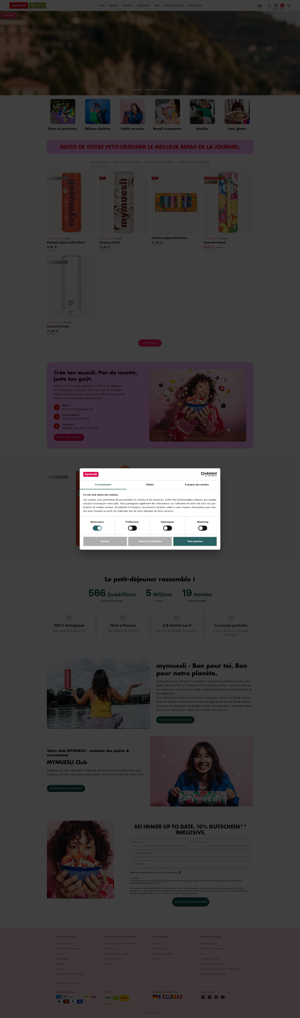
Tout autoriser (195, 541)
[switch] (132, 528)
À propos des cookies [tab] (197, 484)
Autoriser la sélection (150, 541)
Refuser (105, 541)
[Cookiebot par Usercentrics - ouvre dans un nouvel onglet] (203, 474)
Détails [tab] (150, 484)
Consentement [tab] (103, 484)
